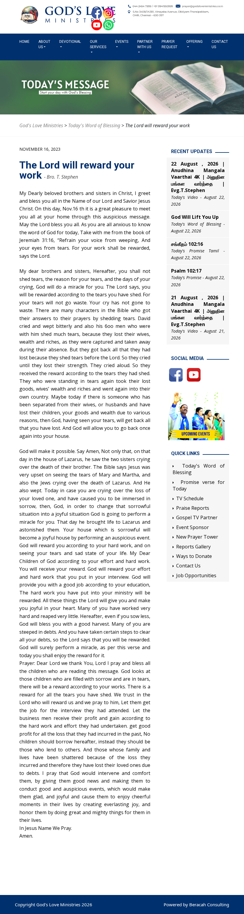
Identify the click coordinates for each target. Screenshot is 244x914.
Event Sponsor (192, 527)
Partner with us (145, 44)
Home (25, 42)
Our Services (98, 44)
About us (44, 44)
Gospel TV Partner (197, 517)
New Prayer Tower (197, 537)
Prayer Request (169, 44)
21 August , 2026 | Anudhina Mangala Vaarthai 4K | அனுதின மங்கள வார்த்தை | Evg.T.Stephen (198, 311)
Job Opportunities (196, 575)
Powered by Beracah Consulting (196, 904)
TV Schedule (190, 498)
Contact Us (220, 44)
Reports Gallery (193, 546)
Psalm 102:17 (186, 271)
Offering (194, 42)
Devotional (70, 42)
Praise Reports (192, 508)
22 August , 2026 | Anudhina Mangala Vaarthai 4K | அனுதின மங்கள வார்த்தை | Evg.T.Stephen (198, 177)
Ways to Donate (194, 556)
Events (121, 42)
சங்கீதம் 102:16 (187, 244)
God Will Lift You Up (195, 217)
